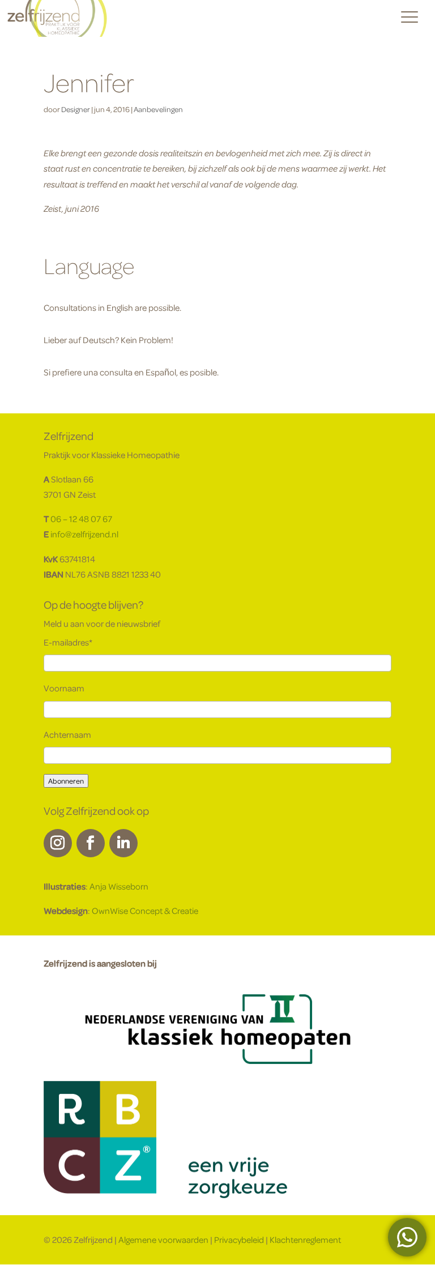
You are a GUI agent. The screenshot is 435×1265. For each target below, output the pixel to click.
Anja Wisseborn (118, 886)
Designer (75, 109)
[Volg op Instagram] (58, 843)
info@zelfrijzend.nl (84, 534)
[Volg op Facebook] (90, 843)
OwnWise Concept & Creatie (145, 910)
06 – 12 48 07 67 (81, 518)
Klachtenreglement (305, 1239)
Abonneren (66, 781)
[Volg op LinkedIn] (123, 843)
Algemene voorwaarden (163, 1239)
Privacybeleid (239, 1239)
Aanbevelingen (158, 109)
